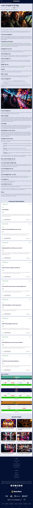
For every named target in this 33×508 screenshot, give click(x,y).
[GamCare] (17, 496)
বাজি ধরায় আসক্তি (19, 506)
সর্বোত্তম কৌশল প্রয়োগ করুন (21, 67)
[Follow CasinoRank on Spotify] (19, 485)
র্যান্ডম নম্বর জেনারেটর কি (16, 467)
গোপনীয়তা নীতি (16, 474)
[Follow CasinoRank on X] (15, 485)
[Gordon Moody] (25, 496)
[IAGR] (6, 496)
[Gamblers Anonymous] (11, 496)
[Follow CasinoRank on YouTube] (17, 485)
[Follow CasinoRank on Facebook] (11, 485)
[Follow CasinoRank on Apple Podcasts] (22, 485)
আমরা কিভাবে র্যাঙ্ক (16, 477)
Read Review (16, 386)
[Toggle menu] (1, 1)
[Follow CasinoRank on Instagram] (13, 485)
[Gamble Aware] (15, 499)
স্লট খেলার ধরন (28, 176)
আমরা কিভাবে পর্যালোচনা (16, 475)
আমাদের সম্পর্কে (16, 472)
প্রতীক (16, 462)
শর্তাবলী (6, 506)
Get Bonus (16, 384)
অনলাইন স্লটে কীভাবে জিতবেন (16, 465)
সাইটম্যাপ (26, 506)
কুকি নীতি (12, 506)
